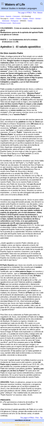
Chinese (18, 18)
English (25, 18)
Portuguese (14, 21)
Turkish (30, 21)
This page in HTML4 (25, 13)
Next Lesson (17, 23)
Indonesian (5, 21)
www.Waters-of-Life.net (22, 420)
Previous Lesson (5, 23)
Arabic (12, 18)
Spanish (8, 16)
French (31, 18)
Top (41, 418)
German (38, 18)
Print (34, 13)
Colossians (16, 16)
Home (2, 16)
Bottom (40, 13)
